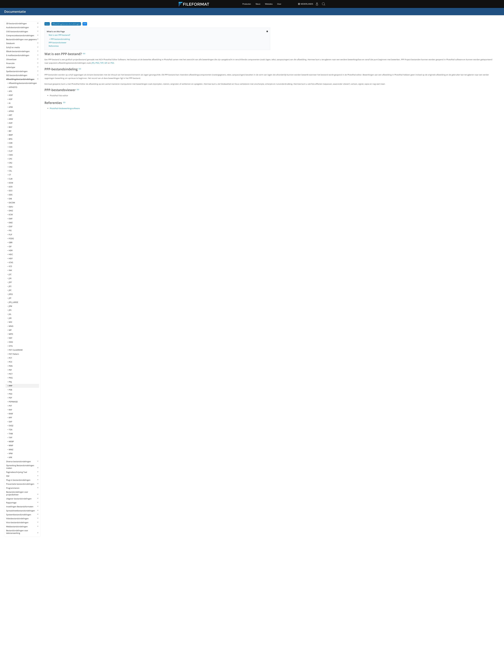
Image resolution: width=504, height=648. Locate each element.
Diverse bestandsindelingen (18, 461)
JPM (10, 306)
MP (10, 330)
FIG (10, 230)
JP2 (10, 286)
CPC (10, 159)
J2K (10, 278)
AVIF (10, 123)
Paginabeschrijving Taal (16, 472)
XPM (11, 453)
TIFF (10, 437)
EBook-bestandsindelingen (18, 51)
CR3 (10, 167)
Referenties (54, 46)
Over (279, 4)
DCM (11, 182)
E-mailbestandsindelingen (17, 55)
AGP (10, 99)
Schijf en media (13, 47)
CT (10, 174)
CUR (10, 179)
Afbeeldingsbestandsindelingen (20, 79)
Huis (47, 24)
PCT (10, 358)
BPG (10, 139)
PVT (10, 405)
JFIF (10, 282)
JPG (93, 63)
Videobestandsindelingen (17, 518)
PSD (10, 394)
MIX (10, 322)
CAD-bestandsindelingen (17, 31)
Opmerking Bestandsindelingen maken (20, 466)
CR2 (10, 163)
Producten (246, 4)
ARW (11, 119)
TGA (10, 429)
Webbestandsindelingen (17, 526)
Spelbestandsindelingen (17, 71)
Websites (269, 4)
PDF (7, 476)
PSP (10, 397)
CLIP (10, 151)
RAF (10, 409)
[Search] (323, 4)
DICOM (12, 202)
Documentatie (15, 11)
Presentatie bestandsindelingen (20, 484)
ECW (11, 214)
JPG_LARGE (13, 302)
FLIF (10, 234)
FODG (11, 238)
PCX (10, 362)
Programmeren (12, 488)
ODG (11, 342)
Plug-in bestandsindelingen (18, 480)
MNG (11, 326)
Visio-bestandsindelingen (17, 522)
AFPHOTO (13, 87)
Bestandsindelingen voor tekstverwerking (17, 531)
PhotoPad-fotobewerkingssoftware (65, 108)
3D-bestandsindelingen (16, 23)
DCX (10, 190)
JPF (10, 298)
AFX (10, 91)
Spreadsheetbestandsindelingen (20, 510)
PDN (11, 366)
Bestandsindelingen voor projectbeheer (17, 493)
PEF (10, 370)
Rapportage (11, 502)
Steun (258, 4)
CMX (11, 155)
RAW (11, 413)
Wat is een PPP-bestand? (59, 35)
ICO (10, 266)
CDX (10, 147)
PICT (11, 374)
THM (11, 433)
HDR (11, 250)
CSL (10, 171)
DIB (10, 198)
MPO (11, 334)
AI (9, 103)
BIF (10, 131)
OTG (11, 346)
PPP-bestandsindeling (60, 39)
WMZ (11, 449)
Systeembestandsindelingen (18, 514)
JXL (10, 314)
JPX (10, 310)
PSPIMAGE (13, 401)
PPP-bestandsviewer (57, 42)
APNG (11, 111)
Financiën (10, 63)
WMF (11, 445)
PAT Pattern (14, 354)
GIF (10, 246)
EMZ (11, 222)
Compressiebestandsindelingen (20, 35)
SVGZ (11, 425)
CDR (10, 143)
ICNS (11, 262)
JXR (10, 318)
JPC (10, 290)
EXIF (10, 226)
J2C (10, 274)
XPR (10, 457)
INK (10, 270)
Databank (10, 43)
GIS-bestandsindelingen (16, 75)
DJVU (11, 206)
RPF (10, 417)
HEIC (11, 254)
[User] (317, 4)
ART (10, 115)
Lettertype (10, 67)
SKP (10, 421)
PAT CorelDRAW (16, 350)
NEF (10, 338)
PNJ (10, 382)
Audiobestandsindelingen (17, 27)
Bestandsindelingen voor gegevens (21, 39)
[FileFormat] (195, 4)
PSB (10, 389)
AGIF (11, 95)
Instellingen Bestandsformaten (19, 506)
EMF (10, 218)
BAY (10, 127)
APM (11, 107)
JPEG (11, 294)
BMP (11, 135)
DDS (10, 194)
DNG (11, 210)
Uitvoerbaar (11, 59)
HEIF (11, 258)
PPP (10, 386)
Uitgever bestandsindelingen (19, 498)
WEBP (11, 441)
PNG (11, 377)
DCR (10, 186)
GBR (10, 242)
